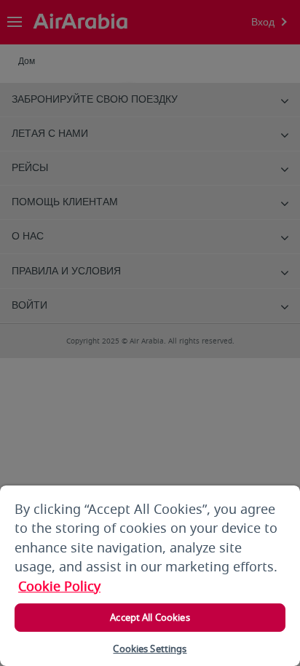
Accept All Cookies (149, 618)
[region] (150, 575)
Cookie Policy (59, 586)
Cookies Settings (149, 649)
